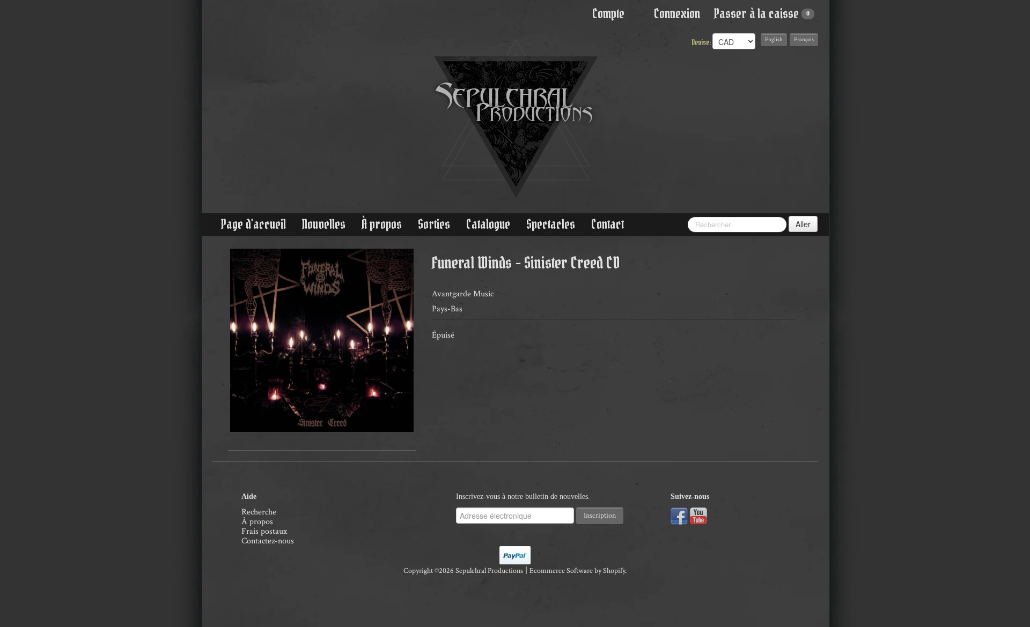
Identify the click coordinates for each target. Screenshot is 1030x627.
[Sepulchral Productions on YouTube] (698, 515)
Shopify (614, 571)
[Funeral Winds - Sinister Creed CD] (322, 340)
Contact (607, 224)
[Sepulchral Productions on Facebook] (679, 515)
